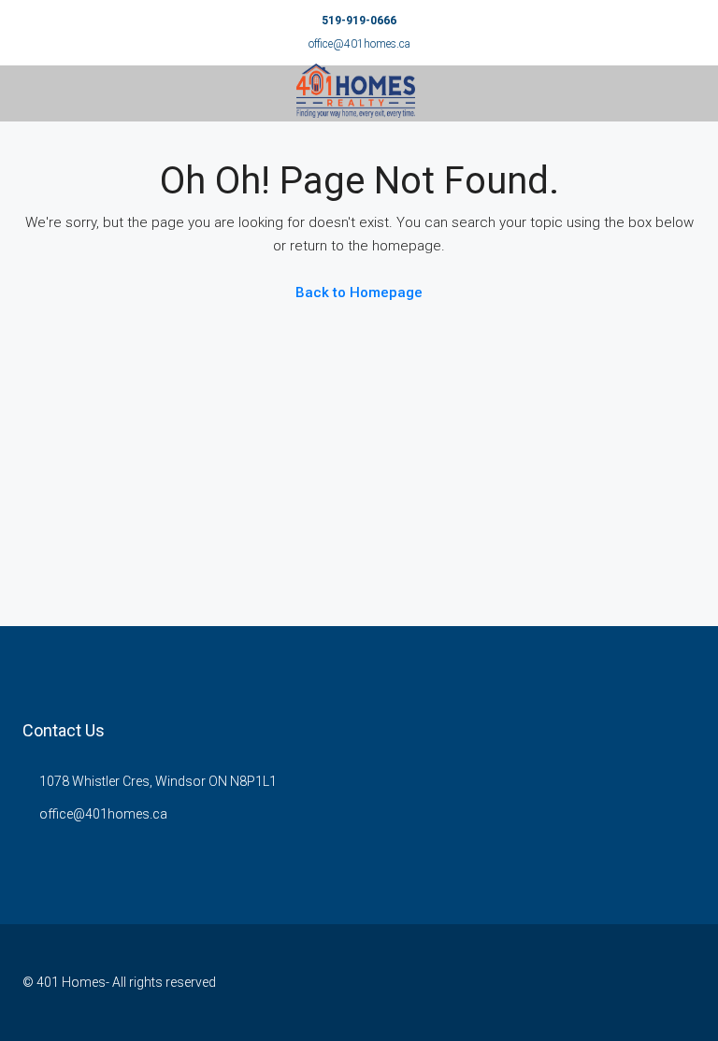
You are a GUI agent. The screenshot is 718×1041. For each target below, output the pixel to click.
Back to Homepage (359, 292)
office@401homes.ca (359, 43)
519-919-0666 (359, 20)
